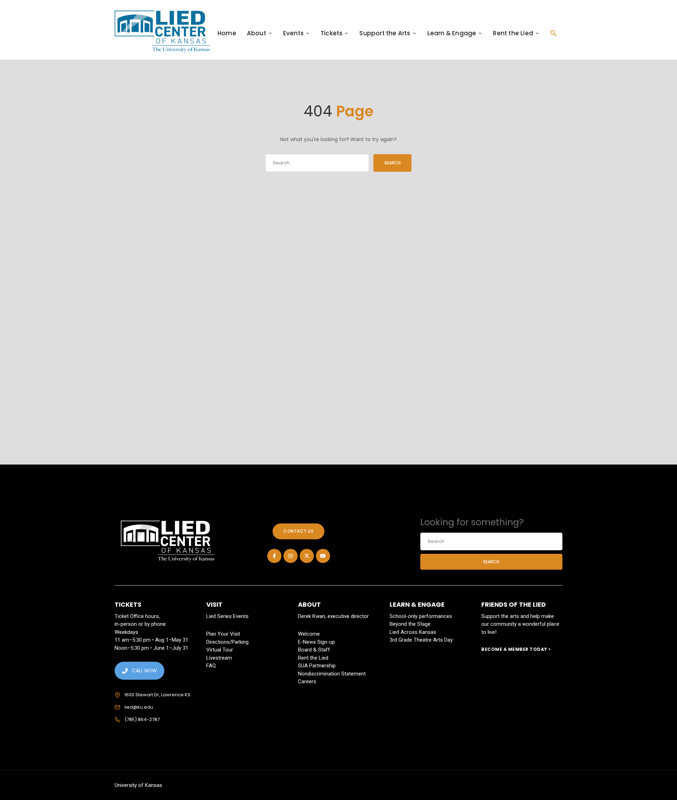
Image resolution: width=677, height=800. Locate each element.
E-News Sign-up (316, 642)
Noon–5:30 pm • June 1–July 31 (151, 648)
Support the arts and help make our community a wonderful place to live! (520, 624)
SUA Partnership (317, 665)
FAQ (211, 665)
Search (392, 163)
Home (227, 33)
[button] (553, 33)
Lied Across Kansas (413, 632)
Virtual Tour (219, 650)
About (256, 33)
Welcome (309, 634)
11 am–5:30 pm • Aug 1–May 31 (151, 640)
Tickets (331, 33)
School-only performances (421, 616)
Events (293, 33)
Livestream (219, 658)
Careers (307, 681)
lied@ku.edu (138, 707)
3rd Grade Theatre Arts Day (421, 640)
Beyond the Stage (410, 624)
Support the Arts (384, 33)
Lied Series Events (227, 616)
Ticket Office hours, (137, 616)
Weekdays (126, 632)
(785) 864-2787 (142, 719)
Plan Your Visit (223, 634)
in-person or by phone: (141, 624)
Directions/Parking (227, 642)
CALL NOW (144, 670)
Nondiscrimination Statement (332, 674)
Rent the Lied (513, 33)
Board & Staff (314, 650)
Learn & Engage (451, 33)
